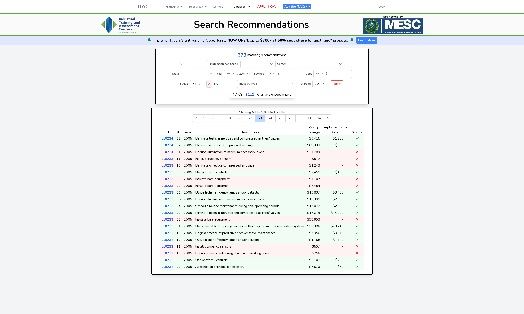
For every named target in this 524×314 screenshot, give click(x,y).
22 (250, 118)
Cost (309, 74)
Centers (218, 7)
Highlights (172, 7)
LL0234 (167, 138)
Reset (337, 84)
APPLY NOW (267, 6)
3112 (250, 94)
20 (230, 118)
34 (319, 118)
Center (281, 64)
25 (280, 118)
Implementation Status (224, 64)
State (175, 74)
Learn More (366, 40)
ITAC (143, 6)
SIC (216, 84)
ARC (182, 64)
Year (219, 74)
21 (240, 118)
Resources (196, 7)
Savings (259, 74)
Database (240, 7)
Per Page (305, 84)
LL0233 (167, 158)
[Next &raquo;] (328, 118)
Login (382, 7)
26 (290, 118)
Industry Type (248, 84)
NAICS (184, 84)
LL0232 (167, 233)
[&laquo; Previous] (196, 118)
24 (270, 118)
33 (309, 118)
